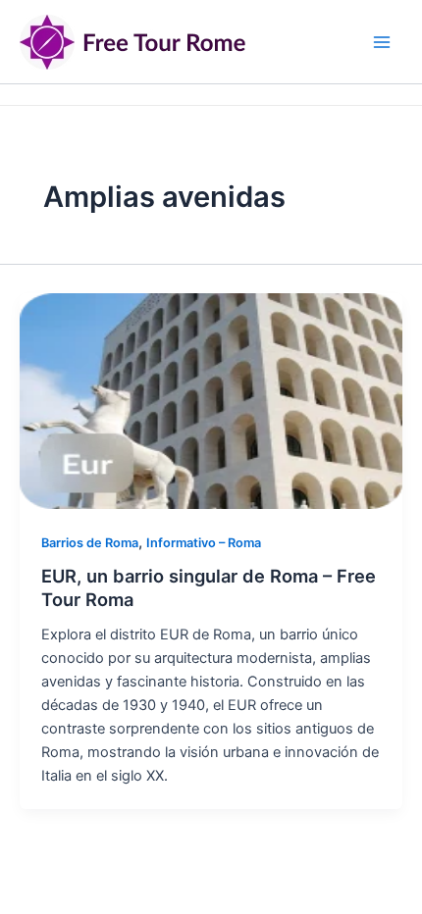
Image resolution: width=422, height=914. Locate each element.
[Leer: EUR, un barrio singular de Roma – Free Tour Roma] (211, 400)
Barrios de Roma (89, 542)
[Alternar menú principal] (381, 42)
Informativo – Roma (203, 542)
